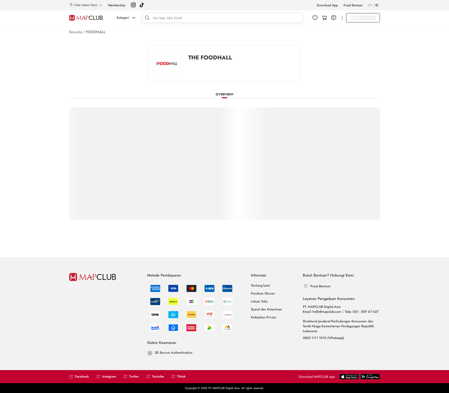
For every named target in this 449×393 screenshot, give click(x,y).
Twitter (134, 376)
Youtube (158, 376)
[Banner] (166, 63)
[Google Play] (349, 378)
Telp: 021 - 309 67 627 (362, 311)
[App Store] (370, 378)
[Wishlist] (315, 17)
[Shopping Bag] (324, 17)
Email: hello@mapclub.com (322, 311)
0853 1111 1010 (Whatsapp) (323, 337)
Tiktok (181, 376)
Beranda (75, 32)
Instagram (109, 376)
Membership (116, 5)
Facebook (82, 376)
